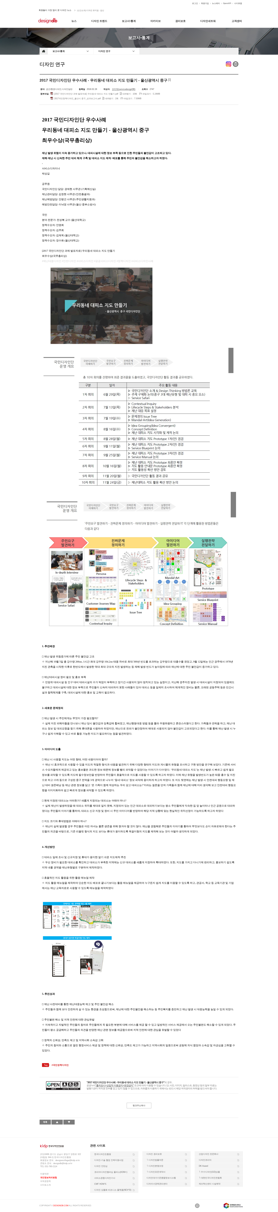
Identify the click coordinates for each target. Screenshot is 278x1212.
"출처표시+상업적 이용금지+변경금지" (115, 1085)
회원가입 (205, 3)
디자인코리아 (205, 1160)
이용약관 (44, 1174)
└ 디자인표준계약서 (156, 1172)
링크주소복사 (139, 1105)
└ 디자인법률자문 (155, 1160)
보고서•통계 (59, 51)
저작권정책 (45, 1181)
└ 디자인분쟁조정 (155, 1166)
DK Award (203, 1166)
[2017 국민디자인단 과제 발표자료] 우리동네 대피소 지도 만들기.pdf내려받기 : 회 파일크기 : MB (107, 94)
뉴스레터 (216, 3)
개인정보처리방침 (48, 1177)
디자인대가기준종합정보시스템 (161, 1178)
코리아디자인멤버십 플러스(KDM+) (110, 1172)
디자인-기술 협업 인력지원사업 (108, 1160)
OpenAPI (227, 3)
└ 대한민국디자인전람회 (210, 1178)
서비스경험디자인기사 (104, 1178)
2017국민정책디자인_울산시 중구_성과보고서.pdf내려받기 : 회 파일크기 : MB (97, 98)
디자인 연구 (104, 51)
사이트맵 (238, 3)
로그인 (195, 3)
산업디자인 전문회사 (208, 1154)
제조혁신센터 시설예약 (209, 1184)
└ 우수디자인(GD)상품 (209, 1172)
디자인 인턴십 (100, 1166)
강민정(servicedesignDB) (123, 89)
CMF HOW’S (100, 1184)
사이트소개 (45, 1185)
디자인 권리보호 (154, 1154)
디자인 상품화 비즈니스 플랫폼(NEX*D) (112, 1190)
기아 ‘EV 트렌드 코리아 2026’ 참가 (92, 10)
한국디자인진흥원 (46, 3)
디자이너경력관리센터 (157, 1184)
